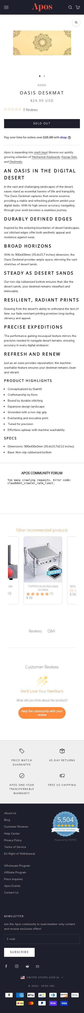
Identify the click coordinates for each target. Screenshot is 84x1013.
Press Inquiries (13, 879)
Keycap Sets (69, 157)
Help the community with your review (42, 713)
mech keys (40, 152)
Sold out (42, 123)
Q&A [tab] (51, 630)
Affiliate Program (15, 872)
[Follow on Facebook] (6, 966)
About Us (10, 813)
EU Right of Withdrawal (19, 854)
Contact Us (11, 893)
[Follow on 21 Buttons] (38, 966)
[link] (65, 827)
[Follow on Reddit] (27, 966)
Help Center (12, 834)
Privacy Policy (13, 840)
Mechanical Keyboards (46, 157)
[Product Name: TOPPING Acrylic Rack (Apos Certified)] (43, 570)
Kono (42, 85)
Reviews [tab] (35, 631)
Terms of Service (15, 847)
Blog (7, 820)
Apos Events (12, 886)
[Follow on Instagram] (17, 966)
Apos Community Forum (41, 473)
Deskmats (16, 162)
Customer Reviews (16, 827)
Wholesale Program (17, 866)
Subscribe (19, 952)
